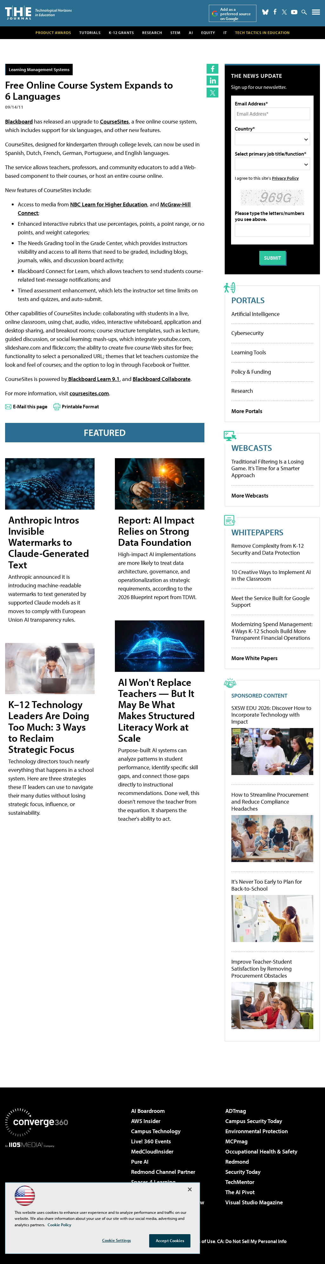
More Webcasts (250, 495)
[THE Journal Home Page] (38, 12)
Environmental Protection (256, 1131)
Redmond (237, 1161)
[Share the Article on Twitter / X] (212, 93)
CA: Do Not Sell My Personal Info (252, 1241)
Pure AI (140, 1161)
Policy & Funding (251, 371)
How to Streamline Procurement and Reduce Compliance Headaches (269, 801)
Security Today (243, 1171)
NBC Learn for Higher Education (108, 204)
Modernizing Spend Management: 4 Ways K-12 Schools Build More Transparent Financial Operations (272, 630)
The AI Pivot (240, 1192)
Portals (248, 299)
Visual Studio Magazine (254, 1202)
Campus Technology (156, 1131)
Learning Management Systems (39, 69)
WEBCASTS (251, 447)
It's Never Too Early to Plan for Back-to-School (266, 885)
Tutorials (90, 32)
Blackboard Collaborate (161, 379)
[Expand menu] (316, 13)
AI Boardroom (148, 1110)
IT (225, 32)
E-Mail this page (30, 406)
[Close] (190, 1189)
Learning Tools (248, 352)
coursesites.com (89, 393)
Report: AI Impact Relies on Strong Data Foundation (156, 530)
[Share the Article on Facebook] (212, 69)
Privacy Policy (285, 178)
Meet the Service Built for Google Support (270, 601)
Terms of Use (201, 1241)
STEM (175, 32)
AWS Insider (145, 1121)
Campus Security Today (253, 1121)
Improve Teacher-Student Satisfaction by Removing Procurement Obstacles (261, 968)
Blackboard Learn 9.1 (93, 379)
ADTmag (235, 1110)
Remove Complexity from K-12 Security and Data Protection (267, 549)
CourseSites (114, 121)
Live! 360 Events (151, 1141)
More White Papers (254, 658)
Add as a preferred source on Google (235, 14)
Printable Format (80, 406)
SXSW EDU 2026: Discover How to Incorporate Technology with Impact (271, 715)
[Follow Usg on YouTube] (294, 12)
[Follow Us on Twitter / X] (284, 12)
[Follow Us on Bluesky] (265, 12)
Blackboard (19, 121)
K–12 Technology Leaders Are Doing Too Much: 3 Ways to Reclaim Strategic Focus (48, 726)
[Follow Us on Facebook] (275, 12)
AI (191, 32)
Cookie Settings (116, 1240)
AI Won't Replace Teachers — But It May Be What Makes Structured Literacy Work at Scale (156, 710)
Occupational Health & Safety (261, 1151)
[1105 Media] (36, 1179)
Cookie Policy (59, 1224)
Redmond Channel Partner (163, 1171)
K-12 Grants (121, 32)
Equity (208, 32)
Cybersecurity (247, 333)
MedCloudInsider (152, 1151)
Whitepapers (257, 532)
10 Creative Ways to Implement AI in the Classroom (271, 575)
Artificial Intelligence (255, 314)
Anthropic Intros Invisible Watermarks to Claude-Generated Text (48, 542)
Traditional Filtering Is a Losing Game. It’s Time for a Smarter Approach (267, 468)
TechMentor (239, 1182)
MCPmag (236, 1141)
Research (152, 32)
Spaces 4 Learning (153, 1182)
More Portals (246, 411)
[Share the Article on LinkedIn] (212, 80)
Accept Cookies (170, 1240)
